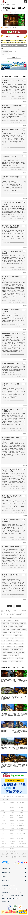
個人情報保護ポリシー (7, 892)
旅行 (15, 632)
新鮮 (11, 661)
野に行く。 (19, 854)
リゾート (21, 643)
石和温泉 (21, 817)
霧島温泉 (2, 841)
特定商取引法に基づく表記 (17, 895)
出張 (4, 641)
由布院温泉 (21, 846)
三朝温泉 (2, 836)
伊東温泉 (12, 820)
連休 (16, 635)
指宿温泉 (12, 848)
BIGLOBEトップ (5, 901)
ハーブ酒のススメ (13, 857)
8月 (17, 658)
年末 (16, 652)
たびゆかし (8, 856)
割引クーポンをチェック (15, 36)
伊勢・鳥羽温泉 (22, 843)
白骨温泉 (2, 817)
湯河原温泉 (3, 820)
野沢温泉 (21, 815)
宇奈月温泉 (21, 825)
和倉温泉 (12, 823)
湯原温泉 (2, 838)
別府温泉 (12, 838)
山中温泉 (21, 823)
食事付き (5, 655)
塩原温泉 (12, 815)
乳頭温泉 (12, 805)
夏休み (13, 629)
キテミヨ (3, 854)
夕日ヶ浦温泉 (6, 629)
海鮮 (22, 658)
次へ (18, 606)
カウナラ (23, 854)
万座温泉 (12, 812)
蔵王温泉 (2, 810)
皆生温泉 (21, 836)
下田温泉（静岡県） (4, 824)
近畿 (4, 620)
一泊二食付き (6, 638)
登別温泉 (12, 802)
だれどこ (8, 853)
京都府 (9, 620)
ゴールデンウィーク (7, 635)
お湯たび (16, 853)
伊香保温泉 (3, 812)
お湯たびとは (7, 851)
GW (20, 632)
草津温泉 (21, 810)
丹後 (21, 626)
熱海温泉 (2, 848)
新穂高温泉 (21, 828)
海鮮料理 (5, 661)
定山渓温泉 (3, 802)
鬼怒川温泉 (3, 815)
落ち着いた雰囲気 (14, 655)
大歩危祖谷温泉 (13, 846)
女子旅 (9, 643)
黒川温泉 (21, 838)
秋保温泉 (12, 807)
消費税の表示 (12, 885)
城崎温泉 (2, 830)
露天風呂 (22, 652)
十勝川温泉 (21, 802)
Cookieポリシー (5, 895)
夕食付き (9, 646)
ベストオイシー (8, 854)
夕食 (15, 643)
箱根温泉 (12, 843)
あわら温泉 (12, 825)
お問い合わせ (5, 885)
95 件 (16, 27)
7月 (13, 658)
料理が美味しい (18, 661)
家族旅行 (5, 632)
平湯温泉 (12, 828)
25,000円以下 (15, 649)
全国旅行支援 (6, 649)
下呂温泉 (2, 828)
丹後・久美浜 (6, 623)
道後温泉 (12, 833)
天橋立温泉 (23, 623)
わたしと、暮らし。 (22, 853)
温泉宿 (11, 626)
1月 (22, 649)
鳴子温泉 (21, 805)
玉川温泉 (21, 841)
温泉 (19, 629)
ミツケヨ (2, 856)
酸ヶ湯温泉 (12, 841)
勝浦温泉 (2, 833)
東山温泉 (21, 807)
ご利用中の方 (5, 880)
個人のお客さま (6, 868)
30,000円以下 (6, 658)
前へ (10, 606)
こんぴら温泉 (22, 833)
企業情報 (4, 876)
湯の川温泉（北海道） (4, 805)
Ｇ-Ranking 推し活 (14, 856)
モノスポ (14, 854)
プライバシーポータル (18, 892)
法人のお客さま (6, 872)
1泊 (12, 638)
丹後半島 (16, 620)
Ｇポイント (20, 851)
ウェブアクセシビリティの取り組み (10, 889)
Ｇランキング (3, 853)
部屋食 (24, 629)
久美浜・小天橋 (20, 638)
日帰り (17, 641)
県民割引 (21, 646)
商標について (19, 898)
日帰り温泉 (10, 641)
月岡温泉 (12, 817)
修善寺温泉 (21, 820)
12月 (4, 652)
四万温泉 (21, 812)
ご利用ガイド (13, 851)
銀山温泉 (12, 810)
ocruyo (12, 853)
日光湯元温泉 (3, 843)
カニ (4, 643)
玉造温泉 (12, 836)
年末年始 (10, 652)
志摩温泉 (2, 846)
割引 (15, 646)
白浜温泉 (21, 830)
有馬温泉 (12, 830)
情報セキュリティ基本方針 (8, 898)
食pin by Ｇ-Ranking (22, 856)
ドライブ (5, 626)
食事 (21, 635)
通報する (25, 101)
